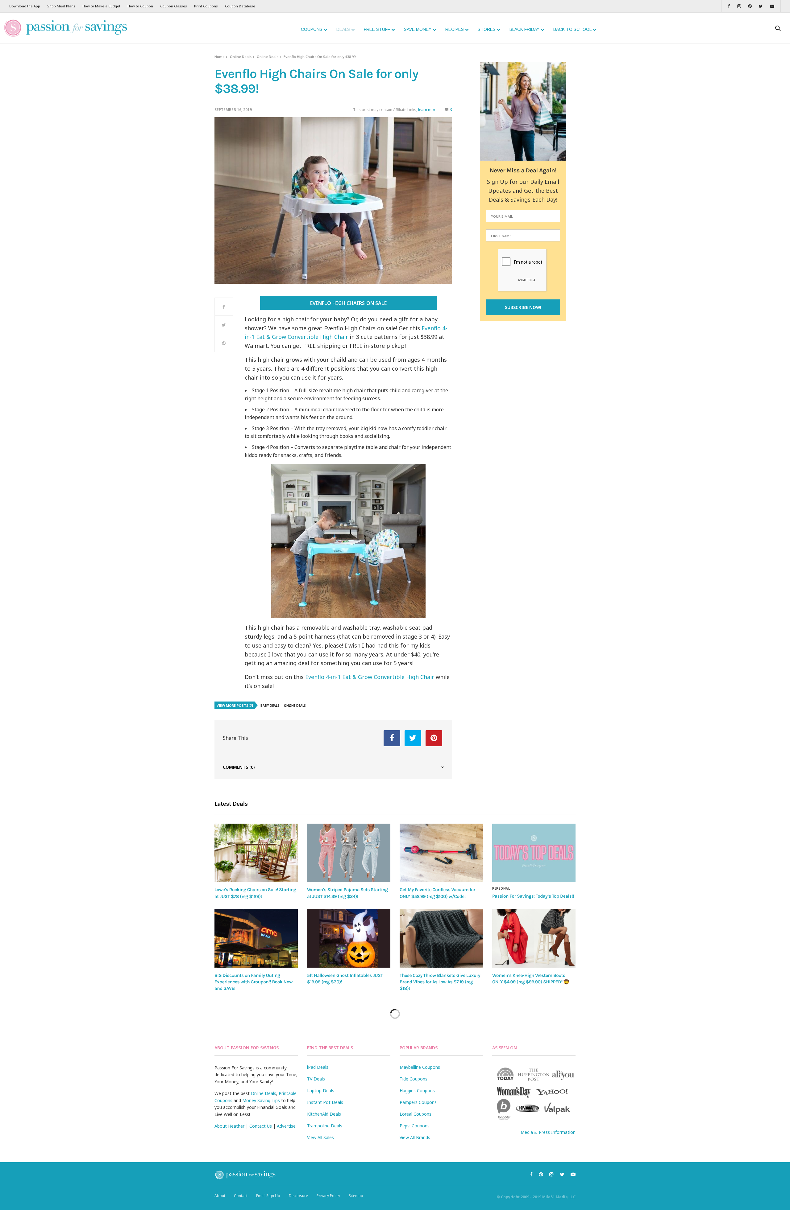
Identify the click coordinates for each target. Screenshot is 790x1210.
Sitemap (356, 1195)
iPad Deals (317, 1067)
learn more (428, 109)
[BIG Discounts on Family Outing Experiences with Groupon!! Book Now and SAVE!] (256, 938)
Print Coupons (206, 6)
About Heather (229, 1126)
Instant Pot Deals (325, 1102)
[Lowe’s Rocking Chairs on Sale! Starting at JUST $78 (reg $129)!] (256, 853)
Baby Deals (269, 705)
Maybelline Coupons (420, 1067)
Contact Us (260, 1126)
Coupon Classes (173, 6)
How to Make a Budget (101, 6)
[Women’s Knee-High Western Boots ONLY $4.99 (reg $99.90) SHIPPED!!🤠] (534, 938)
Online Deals (241, 56)
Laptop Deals (320, 1090)
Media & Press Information (548, 1132)
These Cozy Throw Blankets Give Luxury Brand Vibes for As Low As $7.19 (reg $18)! (440, 982)
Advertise (286, 1126)
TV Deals (316, 1079)
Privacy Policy (328, 1195)
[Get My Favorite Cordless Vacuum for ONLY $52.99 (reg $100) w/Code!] (441, 853)
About (219, 1195)
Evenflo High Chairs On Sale (348, 303)
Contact (240, 1195)
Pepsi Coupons (415, 1126)
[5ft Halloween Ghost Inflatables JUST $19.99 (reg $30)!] (348, 938)
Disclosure (298, 1195)
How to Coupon (140, 6)
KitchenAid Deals (324, 1114)
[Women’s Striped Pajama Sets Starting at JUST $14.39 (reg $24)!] (348, 853)
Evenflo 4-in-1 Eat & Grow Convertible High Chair (369, 677)
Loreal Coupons (415, 1114)
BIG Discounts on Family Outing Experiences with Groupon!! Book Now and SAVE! (253, 982)
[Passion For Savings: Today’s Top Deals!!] (534, 853)
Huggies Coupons (417, 1090)
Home (219, 56)
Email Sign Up (268, 1195)
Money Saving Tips (261, 1100)
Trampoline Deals (324, 1126)
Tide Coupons (413, 1079)
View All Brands (415, 1137)
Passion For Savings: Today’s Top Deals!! (533, 896)
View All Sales (320, 1137)
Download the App (24, 6)
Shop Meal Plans (61, 6)
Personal (501, 888)
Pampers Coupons (418, 1102)
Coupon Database (240, 6)
